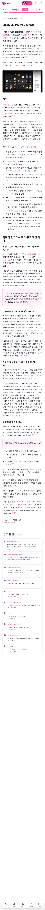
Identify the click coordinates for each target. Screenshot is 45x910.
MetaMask (7, 260)
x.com (10, 591)
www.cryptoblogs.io (15, 554)
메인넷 (14, 65)
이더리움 (34, 32)
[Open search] (36, 3)
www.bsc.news (13, 580)
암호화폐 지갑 (26, 35)
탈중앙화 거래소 (16, 502)
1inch (39, 502)
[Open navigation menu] (41, 3)
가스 (28, 370)
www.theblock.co (13, 541)
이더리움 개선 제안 (29, 147)
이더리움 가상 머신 (30, 376)
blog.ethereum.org (14, 624)
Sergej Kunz (20, 505)
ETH (12, 164)
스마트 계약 (7, 38)
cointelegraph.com (14, 635)
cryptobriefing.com (14, 602)
